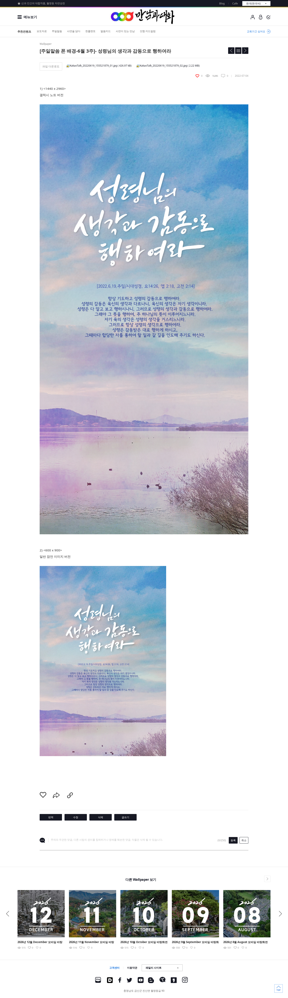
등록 (233, 840)
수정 (75, 817)
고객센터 (114, 967)
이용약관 (132, 967)
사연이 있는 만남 (125, 31)
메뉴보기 (30, 17)
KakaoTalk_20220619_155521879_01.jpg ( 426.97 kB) (101, 65)
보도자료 (42, 31)
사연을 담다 (73, 31)
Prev (7, 913)
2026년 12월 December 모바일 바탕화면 (39, 942)
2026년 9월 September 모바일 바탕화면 (195, 942)
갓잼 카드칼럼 (148, 31)
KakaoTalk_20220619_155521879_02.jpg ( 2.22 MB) (170, 65)
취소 (243, 840)
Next (280, 913)
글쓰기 (125, 817)
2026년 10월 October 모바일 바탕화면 (144, 942)
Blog (222, 3)
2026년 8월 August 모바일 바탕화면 (245, 942)
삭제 (100, 817)
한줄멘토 (90, 31)
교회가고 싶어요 (256, 31)
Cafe (235, 3)
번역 (50, 817)
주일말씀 (57, 31)
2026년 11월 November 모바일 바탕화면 (91, 942)
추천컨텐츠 (24, 31)
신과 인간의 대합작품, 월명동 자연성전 (43, 3)
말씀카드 (106, 31)
